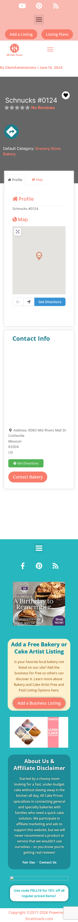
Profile (26, 199)
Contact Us (47, 862)
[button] (39, 19)
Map (23, 219)
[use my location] (29, 302)
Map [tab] (39, 179)
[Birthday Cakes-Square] (39, 603)
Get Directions (49, 302)
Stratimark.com (39, 918)
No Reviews (43, 107)
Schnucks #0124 (31, 100)
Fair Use (28, 862)
